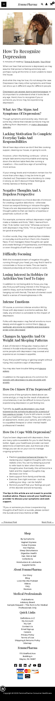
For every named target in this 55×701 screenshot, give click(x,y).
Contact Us (27, 626)
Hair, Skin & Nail (28, 556)
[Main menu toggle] (3, 4)
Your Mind (45, 62)
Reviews (27, 589)
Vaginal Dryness (28, 542)
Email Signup (27, 629)
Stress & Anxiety (32, 62)
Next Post (48, 522)
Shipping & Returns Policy (27, 640)
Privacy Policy (27, 635)
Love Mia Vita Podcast (27, 581)
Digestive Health (29, 553)
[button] (42, 4)
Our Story (27, 575)
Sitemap (27, 643)
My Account (27, 621)
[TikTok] (29, 665)
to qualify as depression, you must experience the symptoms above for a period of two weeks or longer (26, 412)
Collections (27, 559)
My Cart (27, 624)
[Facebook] (15, 665)
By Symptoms (28, 539)
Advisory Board (27, 602)
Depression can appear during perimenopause (25, 92)
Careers (27, 632)
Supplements (29, 565)
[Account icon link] (46, 4)
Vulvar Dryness (28, 545)
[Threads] (39, 665)
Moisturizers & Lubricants (28, 562)
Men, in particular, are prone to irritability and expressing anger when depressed (26, 327)
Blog (27, 578)
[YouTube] (34, 665)
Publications (27, 599)
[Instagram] (20, 665)
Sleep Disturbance (29, 550)
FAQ (27, 586)
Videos (27, 584)
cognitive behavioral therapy (30, 457)
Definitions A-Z (27, 618)
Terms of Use (27, 637)
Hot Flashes (29, 548)
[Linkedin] (25, 665)
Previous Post (9, 522)
